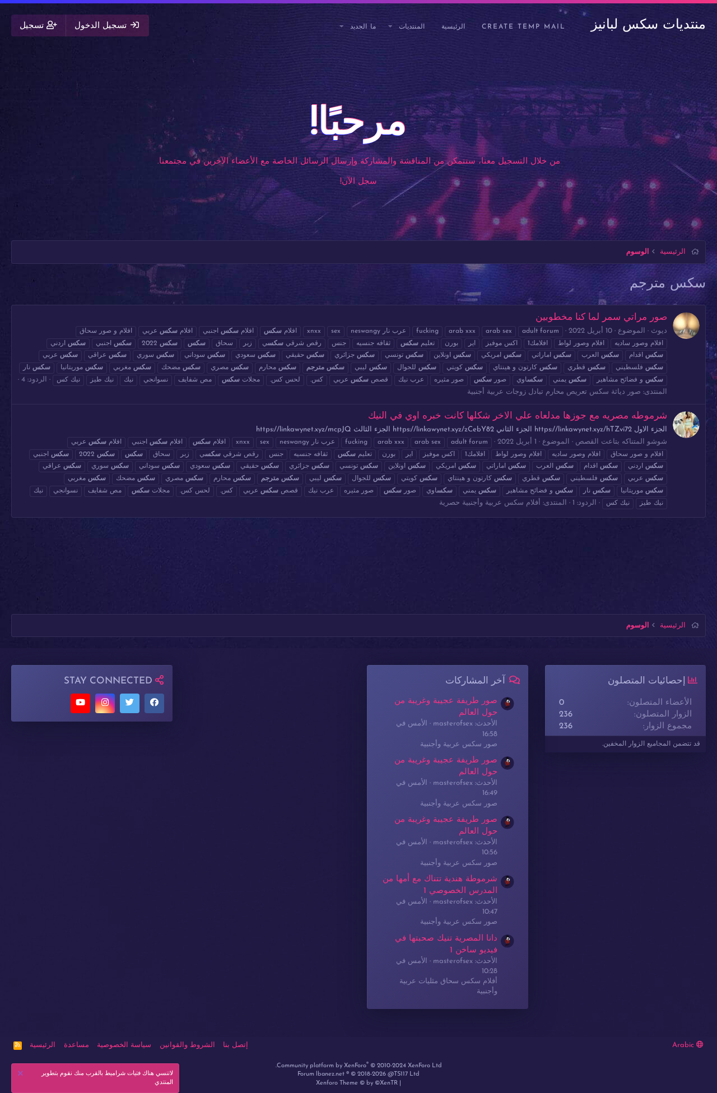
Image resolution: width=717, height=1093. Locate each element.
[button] (391, 27)
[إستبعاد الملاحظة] (21, 1074)
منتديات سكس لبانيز (648, 25)
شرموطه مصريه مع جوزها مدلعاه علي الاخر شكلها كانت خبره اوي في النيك (517, 416)
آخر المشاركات (475, 681)
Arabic (684, 1045)
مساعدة (76, 1045)
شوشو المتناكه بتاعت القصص (621, 441)
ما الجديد (363, 27)
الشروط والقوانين (187, 1045)
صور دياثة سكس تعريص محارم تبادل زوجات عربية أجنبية (554, 392)
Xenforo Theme (357, 1083)
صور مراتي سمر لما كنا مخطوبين (601, 317)
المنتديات (412, 27)
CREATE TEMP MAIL (524, 27)
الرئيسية (453, 27)
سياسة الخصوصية (124, 1045)
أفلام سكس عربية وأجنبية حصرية (490, 502)
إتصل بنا (235, 1045)
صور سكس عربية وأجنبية (458, 744)
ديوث (659, 330)
